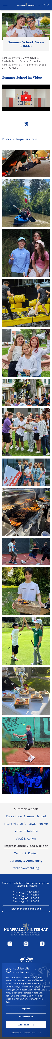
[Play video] (26, 97)
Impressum (36, 1033)
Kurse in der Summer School (26, 816)
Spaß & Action (26, 838)
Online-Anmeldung (26, 868)
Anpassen (26, 1008)
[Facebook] (10, 944)
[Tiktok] (42, 944)
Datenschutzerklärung (20, 1033)
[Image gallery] (26, 163)
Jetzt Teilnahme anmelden (26, 908)
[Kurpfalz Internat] (26, 5)
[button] (39, 4)
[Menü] (5, 5)
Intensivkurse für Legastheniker (26, 824)
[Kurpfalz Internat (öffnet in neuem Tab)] (26, 963)
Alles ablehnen (26, 1016)
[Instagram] (26, 944)
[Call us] (48, 4)
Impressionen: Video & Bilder (26, 846)
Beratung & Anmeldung (26, 861)
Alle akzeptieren (26, 1024)
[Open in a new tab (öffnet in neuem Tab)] (43, 4)
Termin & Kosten (26, 853)
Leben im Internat (26, 831)
